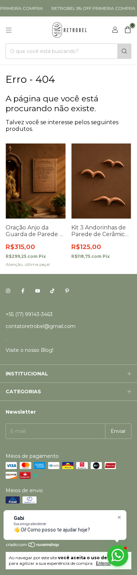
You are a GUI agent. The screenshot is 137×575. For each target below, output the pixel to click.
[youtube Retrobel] (37, 291)
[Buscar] (124, 51)
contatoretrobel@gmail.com (41, 326)
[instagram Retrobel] (8, 291)
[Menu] (9, 30)
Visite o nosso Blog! (29, 350)
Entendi (103, 563)
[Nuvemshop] (33, 546)
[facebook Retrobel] (22, 291)
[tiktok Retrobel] (52, 291)
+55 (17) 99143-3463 (29, 314)
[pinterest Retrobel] (67, 291)
